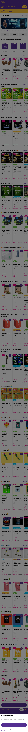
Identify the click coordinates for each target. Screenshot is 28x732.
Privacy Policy (18, 729)
